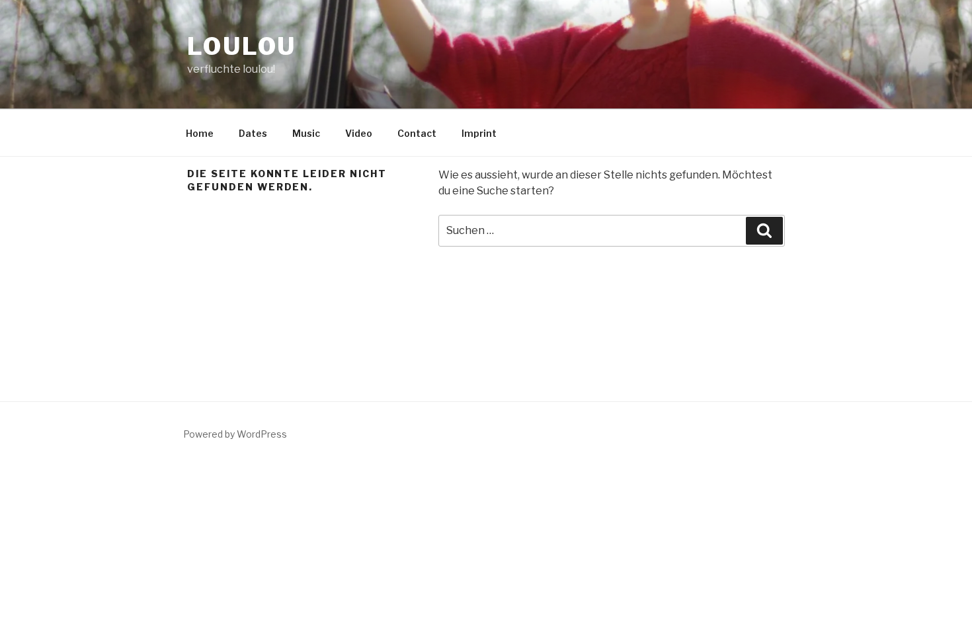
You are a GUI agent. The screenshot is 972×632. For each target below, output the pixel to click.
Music (306, 133)
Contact (416, 133)
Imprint (479, 133)
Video (358, 133)
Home (200, 133)
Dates (253, 133)
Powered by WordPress (235, 434)
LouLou (241, 46)
